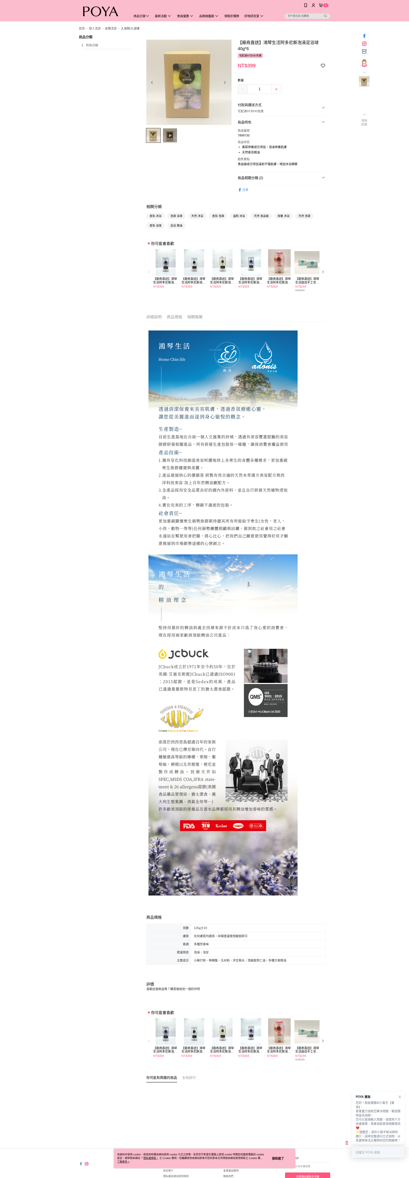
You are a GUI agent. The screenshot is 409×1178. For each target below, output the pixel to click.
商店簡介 (168, 1170)
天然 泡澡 (304, 215)
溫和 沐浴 (239, 215)
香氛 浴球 (155, 225)
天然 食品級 (261, 215)
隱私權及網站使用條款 (176, 1176)
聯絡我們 (228, 1176)
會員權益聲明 (231, 1170)
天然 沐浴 (197, 215)
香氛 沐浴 (155, 215)
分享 (245, 189)
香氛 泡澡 (218, 215)
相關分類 (154, 207)
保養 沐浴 (283, 215)
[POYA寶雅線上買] (102, 11)
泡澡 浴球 (176, 215)
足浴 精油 (176, 225)
